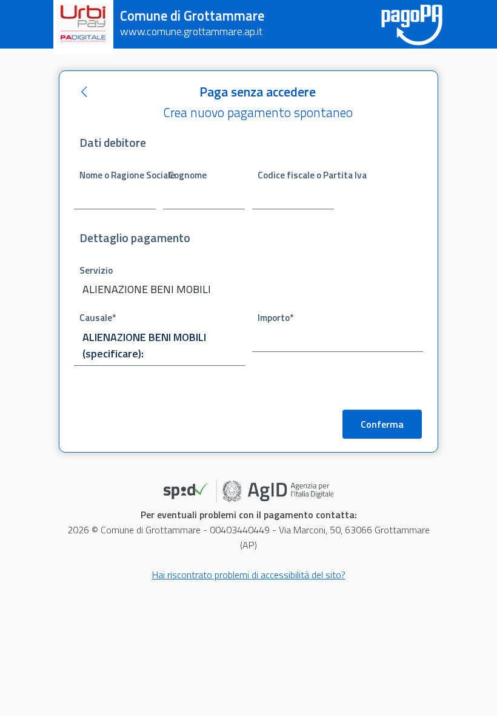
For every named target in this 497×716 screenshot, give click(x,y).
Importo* (275, 318)
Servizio (96, 270)
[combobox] (159, 290)
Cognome (187, 175)
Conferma (382, 424)
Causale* (97, 318)
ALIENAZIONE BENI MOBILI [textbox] (146, 289)
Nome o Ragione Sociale (117, 175)
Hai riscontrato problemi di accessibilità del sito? (248, 574)
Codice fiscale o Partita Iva (296, 175)
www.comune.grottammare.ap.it (191, 31)
